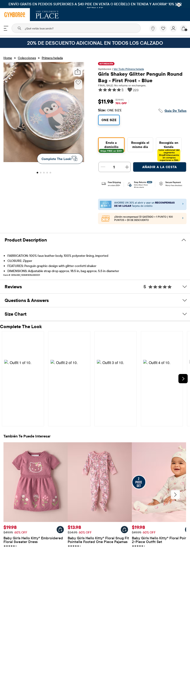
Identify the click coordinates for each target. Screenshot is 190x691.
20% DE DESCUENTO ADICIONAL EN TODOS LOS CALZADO (95, 43)
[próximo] (175, 494)
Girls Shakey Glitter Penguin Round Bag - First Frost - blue (140, 77)
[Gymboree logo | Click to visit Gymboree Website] (15, 14)
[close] (179, 5)
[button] (163, 28)
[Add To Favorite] (78, 82)
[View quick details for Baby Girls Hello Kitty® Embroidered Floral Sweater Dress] (60, 529)
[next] (183, 378)
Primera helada (52, 58)
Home (7, 58)
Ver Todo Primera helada (129, 69)
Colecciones (27, 58)
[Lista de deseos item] (164, 31)
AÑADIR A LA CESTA (159, 167)
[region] (95, 4)
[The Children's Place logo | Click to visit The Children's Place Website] (47, 14)
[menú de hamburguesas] (6, 28)
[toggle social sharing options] (77, 71)
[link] (153, 28)
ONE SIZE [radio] (108, 120)
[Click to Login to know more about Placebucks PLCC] (183, 218)
